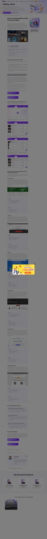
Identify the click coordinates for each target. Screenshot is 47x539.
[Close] (34, 264)
